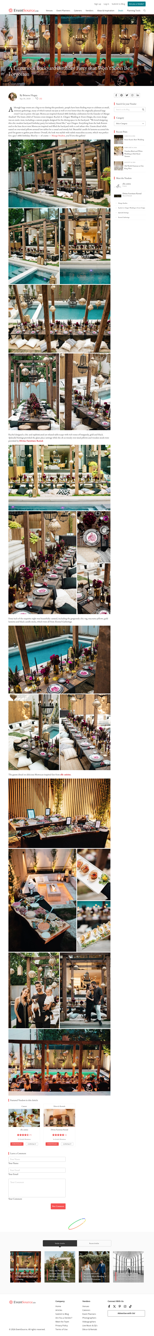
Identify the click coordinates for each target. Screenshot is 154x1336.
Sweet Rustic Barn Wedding (134, 139)
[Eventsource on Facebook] (116, 95)
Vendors (89, 10)
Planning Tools (133, 10)
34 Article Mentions (59, 1139)
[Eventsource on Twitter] (127, 95)
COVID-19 (13, 61)
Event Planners (63, 10)
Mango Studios (58, 135)
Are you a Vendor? (136, 4)
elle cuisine (65, 774)
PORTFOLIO (17, 1144)
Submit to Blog (118, 4)
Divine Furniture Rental (31, 440)
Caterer (124, 186)
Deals (120, 10)
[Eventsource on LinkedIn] (138, 95)
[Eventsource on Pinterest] (121, 95)
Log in (106, 4)
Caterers (78, 10)
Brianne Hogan (30, 95)
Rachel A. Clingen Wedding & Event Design (131, 208)
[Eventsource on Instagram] (132, 95)
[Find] (143, 109)
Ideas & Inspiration (105, 10)
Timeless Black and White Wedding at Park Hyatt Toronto (133, 153)
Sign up (97, 4)
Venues (49, 10)
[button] (10, 1118)
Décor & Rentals (127, 196)
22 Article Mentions (24, 1139)
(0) (40, 98)
